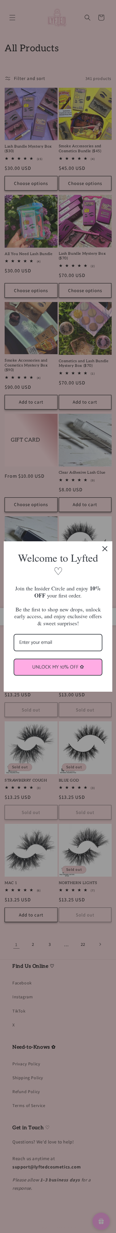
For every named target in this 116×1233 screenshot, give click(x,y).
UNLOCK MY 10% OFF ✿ (58, 667)
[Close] (104, 548)
